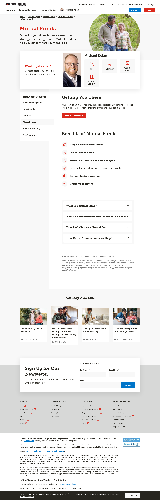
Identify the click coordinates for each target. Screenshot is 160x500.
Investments (29, 109)
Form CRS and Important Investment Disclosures (45, 451)
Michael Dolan (49, 17)
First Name (85, 370)
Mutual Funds (25, 19)
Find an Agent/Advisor (86, 4)
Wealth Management (33, 102)
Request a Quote (106, 4)
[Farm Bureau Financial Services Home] (19, 4)
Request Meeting (74, 115)
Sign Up (128, 385)
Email (83, 380)
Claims (149, 10)
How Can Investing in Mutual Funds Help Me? (96, 216)
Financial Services (65, 17)
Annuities (27, 115)
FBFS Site (120, 4)
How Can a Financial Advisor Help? (89, 238)
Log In (152, 4)
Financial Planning (31, 128)
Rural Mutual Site (135, 4)
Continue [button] (132, 495)
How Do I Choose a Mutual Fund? (88, 227)
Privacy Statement (27, 496)
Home (22, 17)
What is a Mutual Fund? (81, 205)
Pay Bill (135, 10)
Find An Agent (34, 17)
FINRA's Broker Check (68, 484)
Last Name (114, 370)
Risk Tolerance (30, 135)
